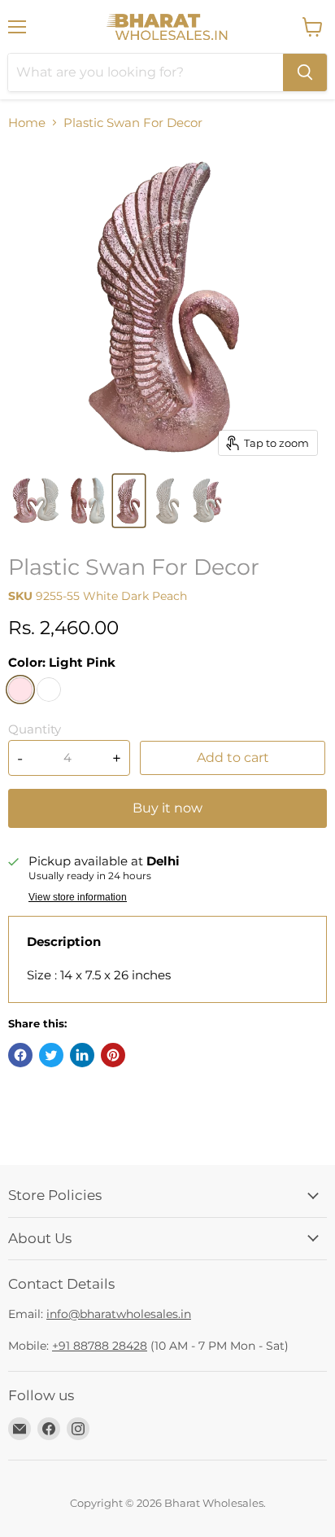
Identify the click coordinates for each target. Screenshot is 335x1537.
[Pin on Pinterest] (113, 1055)
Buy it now (167, 808)
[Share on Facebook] (20, 1055)
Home (27, 122)
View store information (77, 897)
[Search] (305, 72)
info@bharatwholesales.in (118, 1314)
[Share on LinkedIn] (82, 1055)
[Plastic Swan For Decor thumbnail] (36, 501)
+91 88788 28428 (99, 1345)
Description (64, 941)
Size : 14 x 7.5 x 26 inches (99, 975)
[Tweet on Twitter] (51, 1055)
